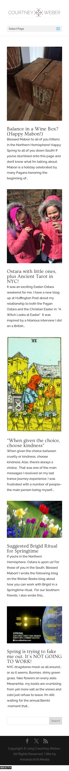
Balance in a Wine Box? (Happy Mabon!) (32, 131)
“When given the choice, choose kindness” (33, 443)
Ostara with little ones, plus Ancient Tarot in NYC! (31, 276)
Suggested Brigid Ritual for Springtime (32, 548)
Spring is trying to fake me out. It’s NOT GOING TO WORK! (34, 656)
